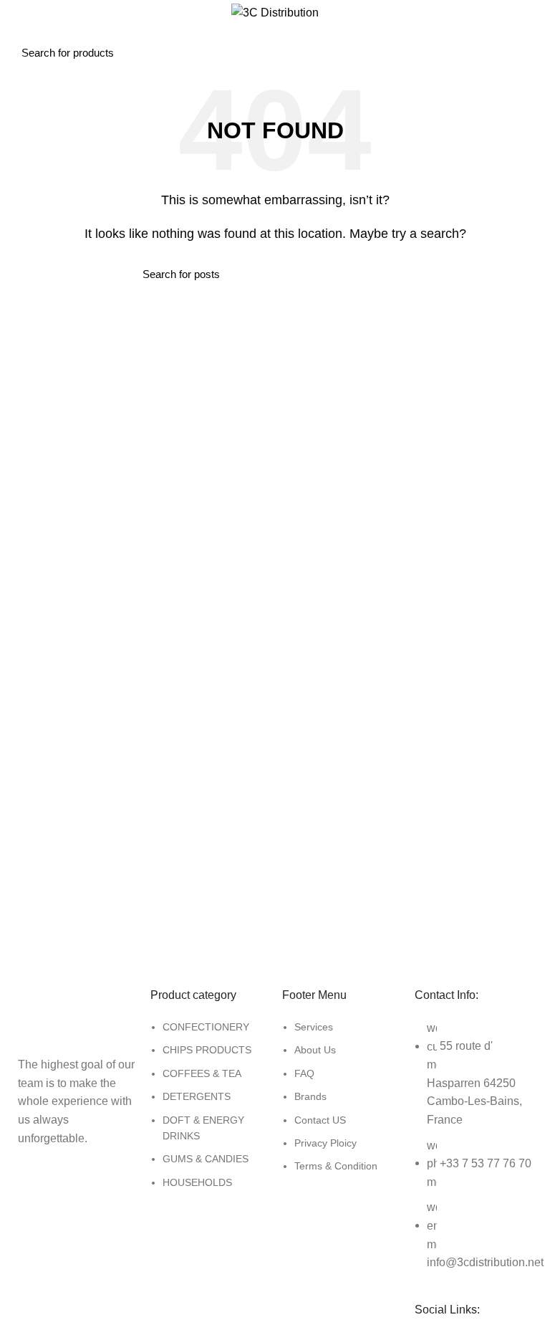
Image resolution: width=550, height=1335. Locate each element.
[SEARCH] (495, 41)
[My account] (533, 41)
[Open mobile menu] (26, 41)
